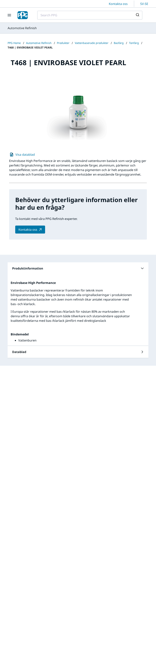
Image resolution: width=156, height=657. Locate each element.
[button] (78, 268)
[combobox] (89, 15)
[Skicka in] (138, 15)
